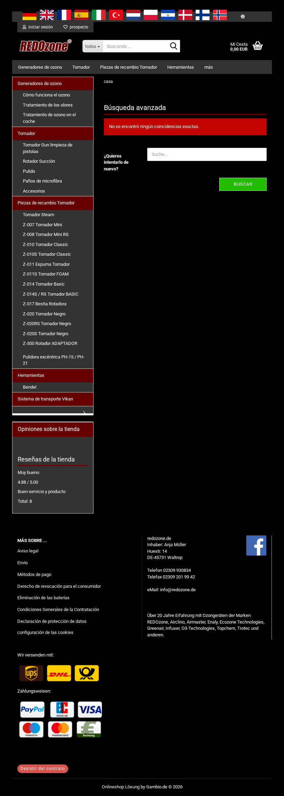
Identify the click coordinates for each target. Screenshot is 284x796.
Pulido (29, 171)
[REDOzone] (44, 46)
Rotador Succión (39, 161)
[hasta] (265, 785)
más (208, 67)
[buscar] (173, 46)
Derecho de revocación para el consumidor (59, 586)
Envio (22, 562)
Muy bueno (28, 472)
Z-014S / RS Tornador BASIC (50, 294)
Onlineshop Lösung (121, 786)
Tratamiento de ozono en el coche (49, 118)
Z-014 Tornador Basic (44, 284)
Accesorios (34, 191)
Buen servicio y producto (41, 491)
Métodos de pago (34, 574)
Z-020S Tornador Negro (45, 333)
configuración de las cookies (45, 632)
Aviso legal (27, 550)
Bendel (29, 387)
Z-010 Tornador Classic (45, 244)
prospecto (78, 27)
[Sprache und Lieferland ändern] (243, 16)
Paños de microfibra (42, 181)
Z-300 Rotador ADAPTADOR (50, 343)
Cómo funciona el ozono (46, 95)
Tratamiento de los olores (48, 105)
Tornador (81, 67)
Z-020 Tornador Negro (44, 313)
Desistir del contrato (42, 768)
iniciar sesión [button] (39, 27)
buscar (243, 184)
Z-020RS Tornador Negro (47, 323)
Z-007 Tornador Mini (42, 224)
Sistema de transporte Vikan (45, 398)
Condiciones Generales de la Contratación (58, 609)
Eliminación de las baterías (43, 597)
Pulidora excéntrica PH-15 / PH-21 (54, 360)
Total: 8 (25, 501)
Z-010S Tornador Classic (47, 254)
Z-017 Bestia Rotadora (44, 303)
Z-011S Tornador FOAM (46, 274)
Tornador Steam (38, 214)
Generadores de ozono (40, 67)
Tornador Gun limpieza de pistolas (47, 148)
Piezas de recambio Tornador (128, 67)
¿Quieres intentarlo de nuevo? (116, 162)
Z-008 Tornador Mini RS (46, 234)
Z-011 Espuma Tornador (46, 264)
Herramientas (180, 67)
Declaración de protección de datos (52, 621)
